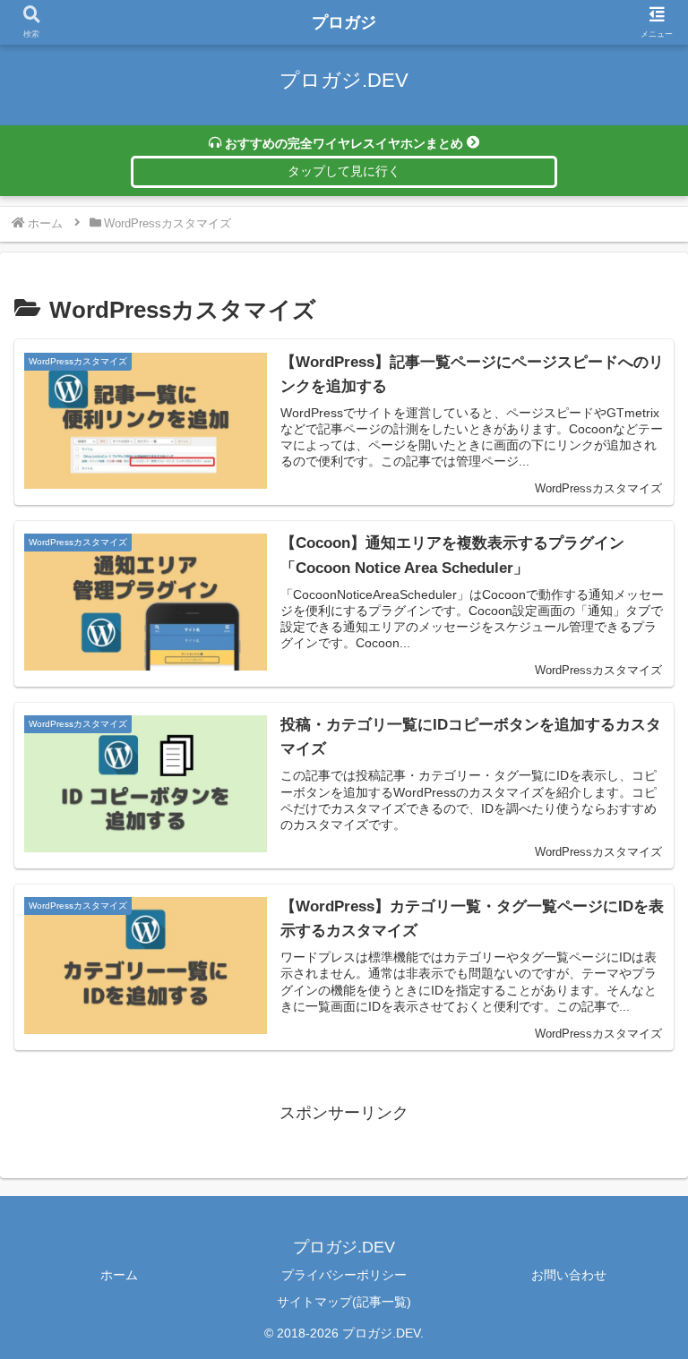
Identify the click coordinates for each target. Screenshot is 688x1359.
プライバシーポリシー (344, 1275)
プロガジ (344, 22)
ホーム (119, 1275)
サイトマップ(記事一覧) (344, 1302)
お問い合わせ (568, 1275)
